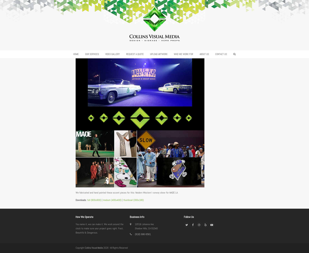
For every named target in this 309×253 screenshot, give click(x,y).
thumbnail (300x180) (133, 200)
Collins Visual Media (94, 247)
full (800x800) (94, 200)
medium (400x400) (112, 200)
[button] (234, 54)
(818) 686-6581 (143, 234)
